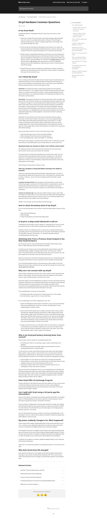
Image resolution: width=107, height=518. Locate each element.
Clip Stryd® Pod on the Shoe (26, 267)
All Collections (22, 17)
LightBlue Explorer (55, 59)
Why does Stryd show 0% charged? (78, 76)
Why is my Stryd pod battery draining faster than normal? (79, 57)
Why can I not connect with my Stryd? (79, 53)
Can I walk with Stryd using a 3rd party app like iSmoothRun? (79, 67)
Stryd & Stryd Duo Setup (59, 2)
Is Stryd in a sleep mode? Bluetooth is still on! (78, 44)
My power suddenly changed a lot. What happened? (79, 71)
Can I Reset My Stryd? (77, 25)
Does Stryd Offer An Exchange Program (79, 62)
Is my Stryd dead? (76, 22)
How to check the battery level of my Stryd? (79, 39)
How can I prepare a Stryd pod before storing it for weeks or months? (79, 35)
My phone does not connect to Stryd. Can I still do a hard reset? (79, 29)
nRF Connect (33, 61)
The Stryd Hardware (32, 17)
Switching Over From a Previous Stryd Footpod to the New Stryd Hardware (79, 49)
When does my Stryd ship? (73, 2)
